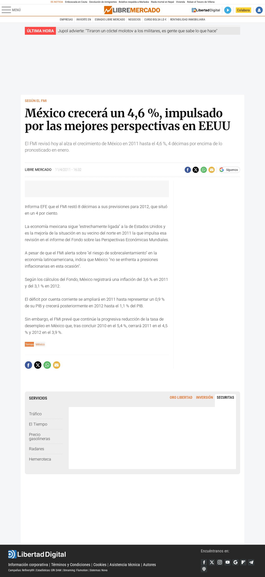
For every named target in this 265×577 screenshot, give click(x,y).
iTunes (204, 569)
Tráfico (35, 413)
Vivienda (180, 2)
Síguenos (232, 169)
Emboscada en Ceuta (76, 2)
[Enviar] (204, 170)
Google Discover (235, 562)
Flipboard (243, 562)
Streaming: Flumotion (75, 570)
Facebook (204, 562)
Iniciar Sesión (259, 10)
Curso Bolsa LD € (155, 19)
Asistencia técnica (125, 564)
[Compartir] (188, 170)
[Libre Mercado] (132, 10)
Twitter (212, 562)
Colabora (243, 10)
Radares (36, 448)
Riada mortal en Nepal (162, 2)
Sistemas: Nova (98, 570)
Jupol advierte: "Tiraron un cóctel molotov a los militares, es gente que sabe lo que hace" (137, 30)
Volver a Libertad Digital (206, 10)
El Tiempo (38, 424)
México (40, 344)
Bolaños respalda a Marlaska (134, 2)
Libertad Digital (104, 554)
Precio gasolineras (39, 436)
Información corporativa (28, 564)
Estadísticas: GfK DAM (48, 570)
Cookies (99, 564)
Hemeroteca (40, 459)
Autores (149, 564)
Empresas (66, 19)
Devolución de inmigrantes (103, 2)
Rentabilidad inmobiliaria (187, 19)
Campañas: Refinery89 (21, 570)
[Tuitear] (196, 170)
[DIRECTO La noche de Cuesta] (227, 10)
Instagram (220, 562)
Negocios (134, 19)
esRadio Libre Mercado (110, 19)
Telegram (251, 562)
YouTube (227, 562)
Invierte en (83, 19)
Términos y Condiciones (70, 564)
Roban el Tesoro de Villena (200, 2)
